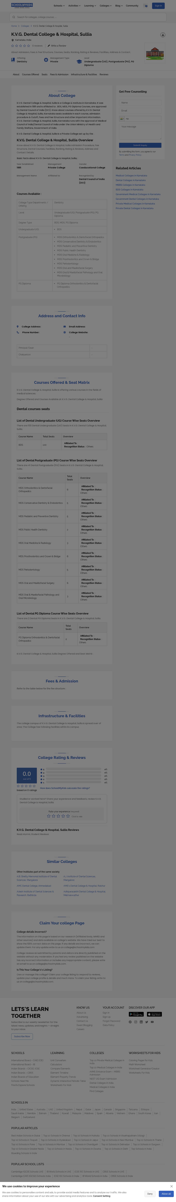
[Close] (163, 574)
